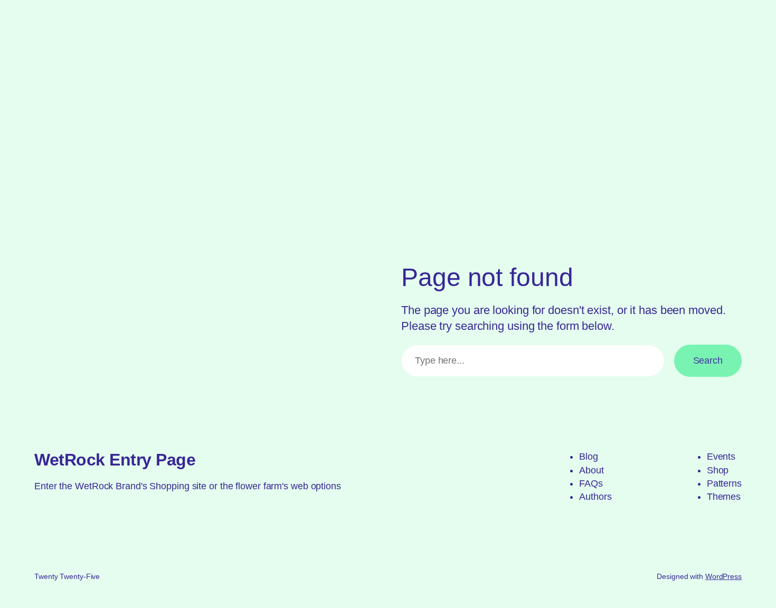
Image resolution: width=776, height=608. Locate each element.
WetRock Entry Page (114, 459)
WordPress (723, 576)
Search (708, 360)
